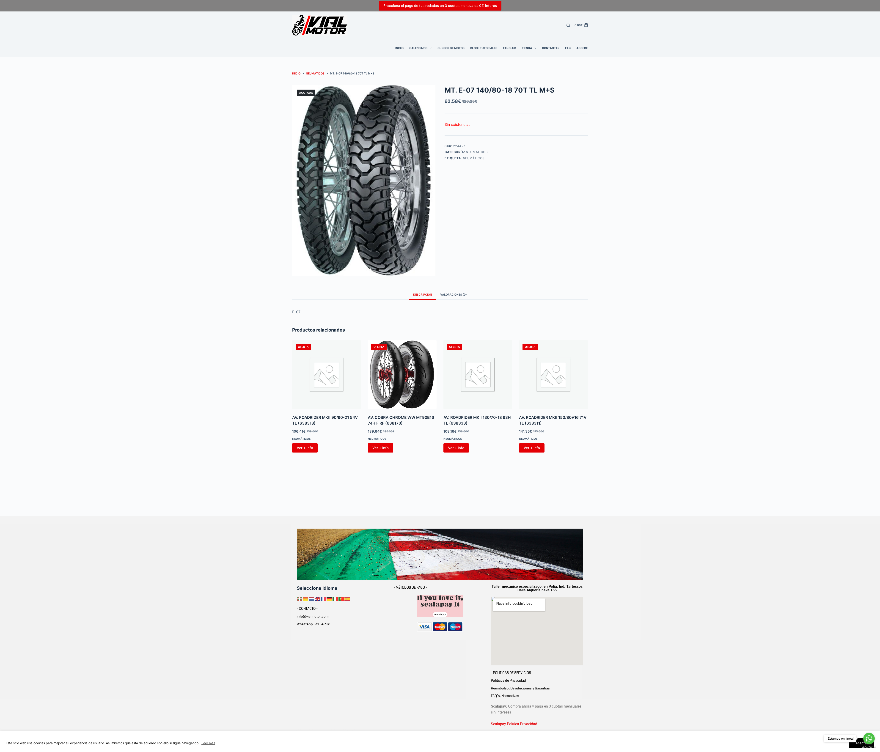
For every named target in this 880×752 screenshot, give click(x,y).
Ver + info (305, 448)
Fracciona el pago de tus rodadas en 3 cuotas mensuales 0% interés (440, 5)
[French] (324, 598)
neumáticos (474, 158)
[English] (318, 598)
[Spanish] (347, 598)
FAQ (568, 48)
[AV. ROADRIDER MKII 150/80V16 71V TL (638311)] (553, 374)
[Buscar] (568, 25)
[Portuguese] (341, 598)
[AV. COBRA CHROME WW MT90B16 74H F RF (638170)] (402, 374)
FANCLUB (509, 48)
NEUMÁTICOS (477, 152)
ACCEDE (582, 48)
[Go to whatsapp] (869, 738)
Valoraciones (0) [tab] (453, 294)
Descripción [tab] (422, 294)
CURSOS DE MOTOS (451, 48)
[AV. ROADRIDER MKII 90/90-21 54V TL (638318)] (326, 374)
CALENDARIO (418, 48)
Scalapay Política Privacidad (514, 724)
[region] (440, 741)
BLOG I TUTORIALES (483, 48)
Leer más (208, 743)
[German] (330, 598)
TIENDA (527, 48)
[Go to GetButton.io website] (869, 747)
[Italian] (335, 598)
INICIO (399, 48)
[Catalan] (306, 598)
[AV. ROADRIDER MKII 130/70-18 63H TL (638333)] (477, 374)
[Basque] (300, 598)
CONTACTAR (550, 48)
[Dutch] (312, 598)
